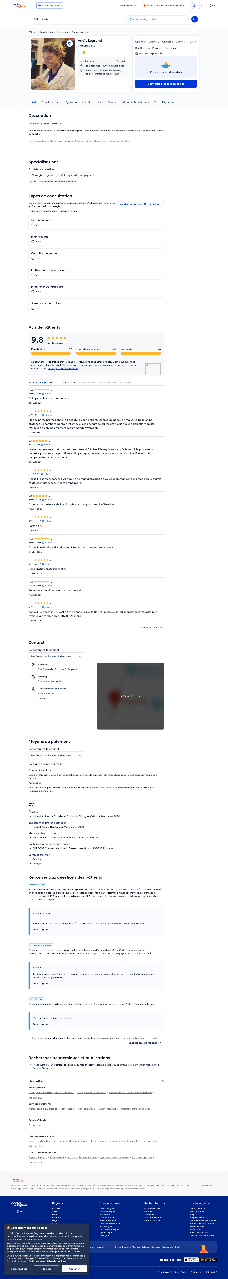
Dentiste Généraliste (110, 1223)
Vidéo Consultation (199, 1232)
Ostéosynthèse (86, 1108)
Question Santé (152, 1220)
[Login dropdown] (196, 5)
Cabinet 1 (140, 41)
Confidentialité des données (203, 1220)
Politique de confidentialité (204, 1272)
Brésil (177, 1247)
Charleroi (56, 1217)
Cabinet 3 (167, 41)
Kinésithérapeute (108, 1220)
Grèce (118, 1247)
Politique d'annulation (41, 790)
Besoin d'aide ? (197, 1226)
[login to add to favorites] (69, 43)
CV (155, 102)
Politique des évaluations (63, 368)
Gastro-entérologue (109, 1229)
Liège (54, 1220)
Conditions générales (167, 1272)
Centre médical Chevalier (43, 1140)
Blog (192, 1214)
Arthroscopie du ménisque (43, 1108)
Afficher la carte (130, 696)
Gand (55, 1214)
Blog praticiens (197, 1217)
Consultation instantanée (202, 1235)
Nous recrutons (197, 1211)
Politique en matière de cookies (47, 1261)
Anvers (55, 1211)
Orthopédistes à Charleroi (91, 1092)
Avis (100, 102)
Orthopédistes (45, 32)
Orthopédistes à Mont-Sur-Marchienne (130, 1092)
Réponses (168, 102)
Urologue (104, 1235)
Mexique (136, 1247)
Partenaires (195, 1229)
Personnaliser (19, 1268)
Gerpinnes (62, 32)
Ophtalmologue (107, 1211)
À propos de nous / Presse (202, 1223)
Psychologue (106, 1226)
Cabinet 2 (154, 41)
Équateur (156, 1247)
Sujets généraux (38, 1157)
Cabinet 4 (181, 41)
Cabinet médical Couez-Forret (127, 1140)
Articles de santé (152, 1217)
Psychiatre (105, 1214)
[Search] (194, 19)
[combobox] (77, 19)
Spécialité (149, 1214)
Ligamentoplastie (108, 1108)
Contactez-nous (197, 1208)
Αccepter (74, 1268)
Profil (34, 102)
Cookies (184, 1272)
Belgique (126, 1247)
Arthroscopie (68, 1108)
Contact (112, 102)
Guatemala (167, 1247)
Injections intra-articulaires (135, 1108)
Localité (148, 1211)
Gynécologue (106, 1232)
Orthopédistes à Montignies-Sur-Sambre (51, 1092)
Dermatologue (107, 1208)
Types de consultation (79, 102)
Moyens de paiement (135, 102)
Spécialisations (51, 102)
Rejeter (46, 1268)
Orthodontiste (107, 1217)
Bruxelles (56, 1208)
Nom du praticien (152, 1208)
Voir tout (121, 61)
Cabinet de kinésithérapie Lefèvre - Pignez (83, 1140)
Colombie (146, 1247)
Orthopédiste (86, 45)
